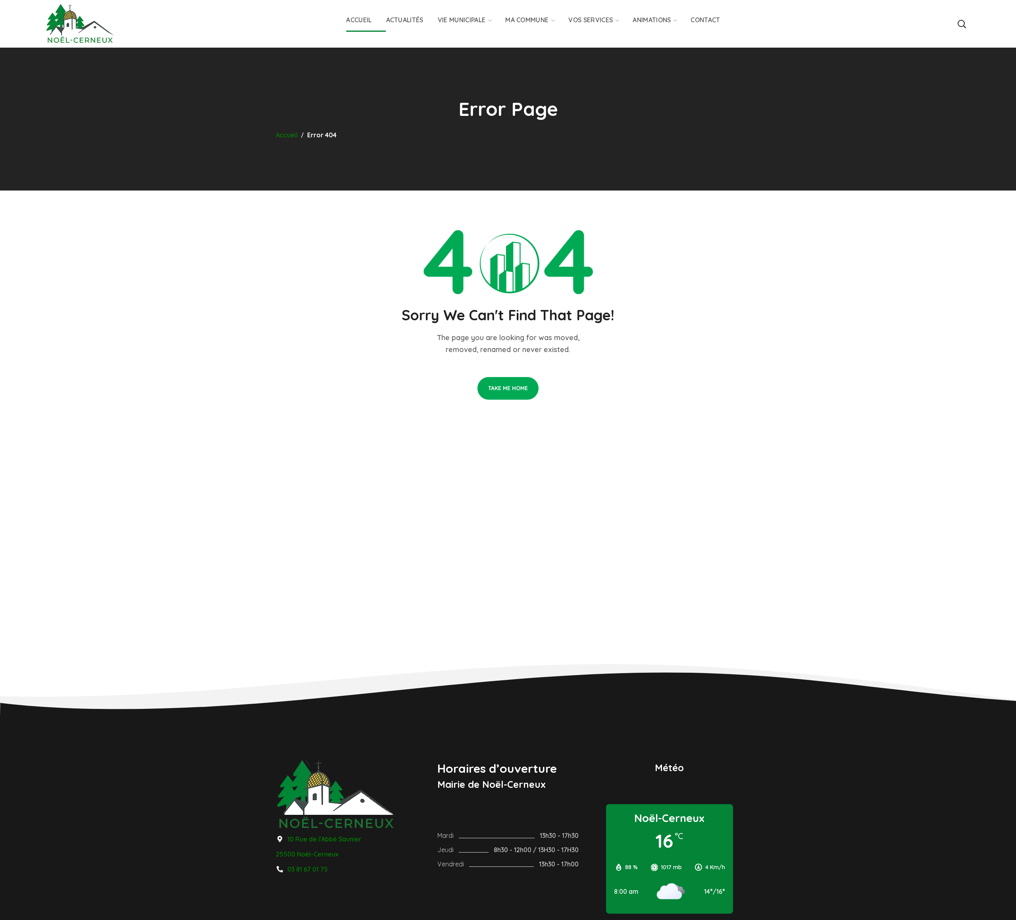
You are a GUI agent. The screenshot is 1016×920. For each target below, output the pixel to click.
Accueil (287, 135)
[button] (961, 24)
